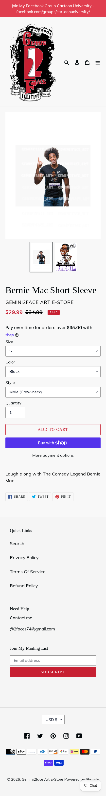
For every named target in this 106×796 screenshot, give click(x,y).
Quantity (13, 402)
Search (17, 543)
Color (10, 362)
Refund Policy (24, 585)
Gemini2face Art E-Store (42, 779)
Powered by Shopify (81, 779)
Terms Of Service (27, 571)
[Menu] (97, 62)
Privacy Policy (24, 557)
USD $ (51, 719)
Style (10, 382)
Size (9, 341)
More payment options (53, 455)
